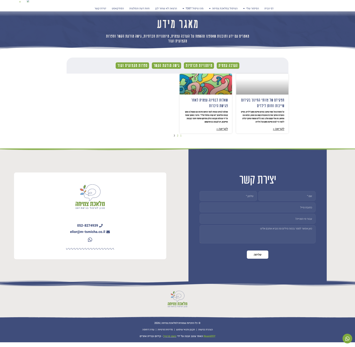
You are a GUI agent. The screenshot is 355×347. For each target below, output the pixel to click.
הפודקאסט (118, 8)
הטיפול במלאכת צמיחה (225, 8)
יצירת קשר (100, 8)
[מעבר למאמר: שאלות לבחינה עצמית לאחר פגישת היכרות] (206, 84)
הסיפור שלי (252, 8)
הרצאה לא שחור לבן (166, 8)
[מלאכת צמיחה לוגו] (21, 8)
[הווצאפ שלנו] (90, 240)
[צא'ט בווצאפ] (347, 338)
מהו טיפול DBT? (194, 8)
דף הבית (268, 8)
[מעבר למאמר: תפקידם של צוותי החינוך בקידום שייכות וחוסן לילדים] (262, 84)
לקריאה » (278, 129)
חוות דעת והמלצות (139, 8)
